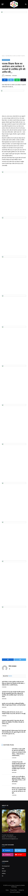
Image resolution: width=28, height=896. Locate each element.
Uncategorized (5, 866)
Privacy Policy (13, 890)
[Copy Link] (23, 80)
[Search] (25, 4)
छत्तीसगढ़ (3, 873)
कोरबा (3, 868)
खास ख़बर (4, 871)
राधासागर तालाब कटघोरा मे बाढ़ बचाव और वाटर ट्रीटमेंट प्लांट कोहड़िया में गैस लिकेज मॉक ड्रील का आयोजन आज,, (13, 722)
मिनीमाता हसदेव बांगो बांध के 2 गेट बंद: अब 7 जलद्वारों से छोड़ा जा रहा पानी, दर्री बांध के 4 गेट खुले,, (14, 712)
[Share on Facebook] (5, 80)
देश (2, 876)
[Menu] (3, 4)
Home (3, 55)
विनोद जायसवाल (8, 75)
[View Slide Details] (14, 30)
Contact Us (21, 890)
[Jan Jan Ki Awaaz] (14, 4)
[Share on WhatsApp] (17, 80)
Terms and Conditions (15, 892)
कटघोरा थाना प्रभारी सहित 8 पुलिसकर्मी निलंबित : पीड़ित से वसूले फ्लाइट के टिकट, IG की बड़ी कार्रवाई (13, 704)
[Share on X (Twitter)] (11, 80)
